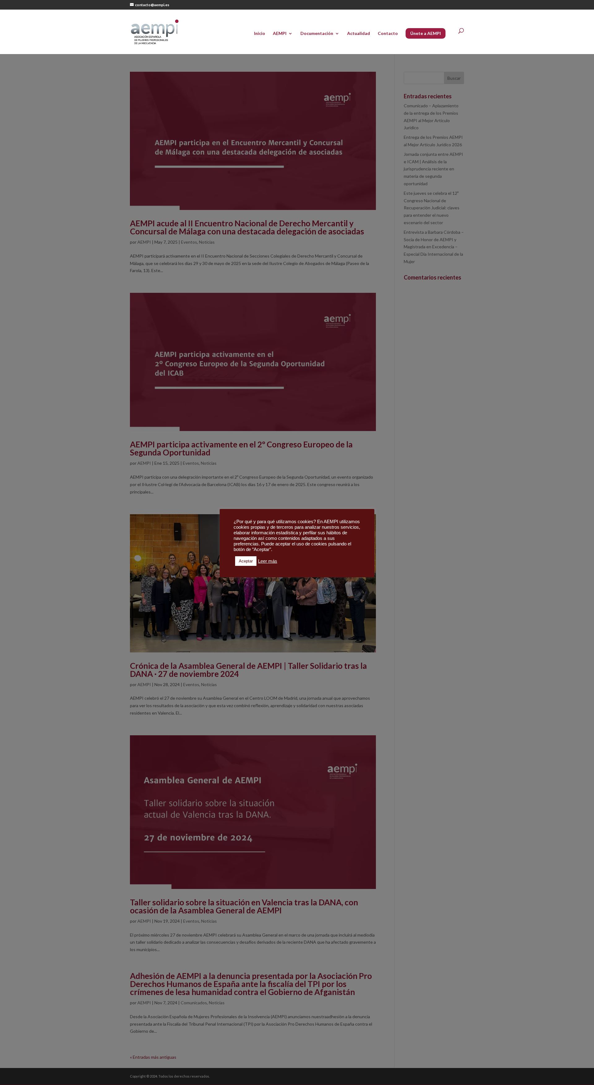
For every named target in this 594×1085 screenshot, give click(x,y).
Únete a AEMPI (425, 33)
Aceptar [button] (246, 561)
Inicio (259, 33)
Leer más (267, 561)
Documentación (316, 33)
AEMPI (279, 33)
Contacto (388, 33)
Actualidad (358, 33)
